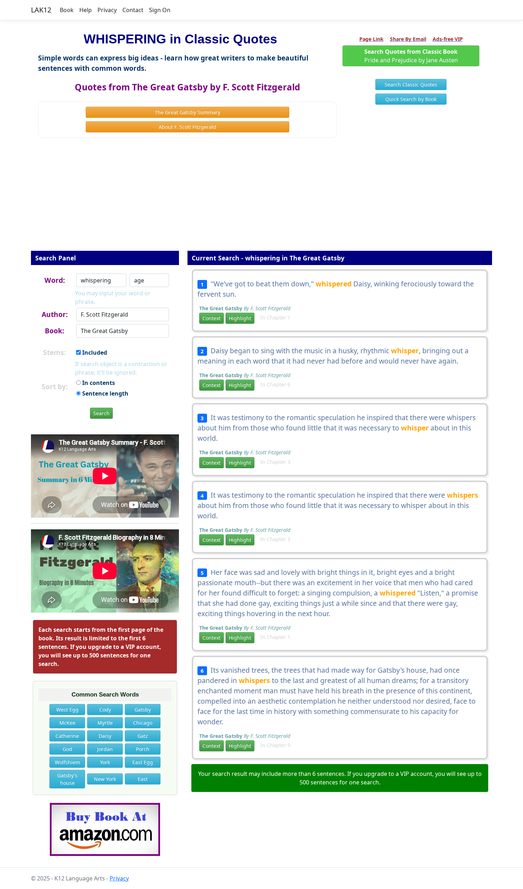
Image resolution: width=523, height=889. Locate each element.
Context (211, 318)
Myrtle (105, 722)
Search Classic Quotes (411, 84)
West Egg (67, 709)
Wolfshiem (67, 762)
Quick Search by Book (411, 99)
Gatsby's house (67, 779)
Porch (142, 749)
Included (94, 352)
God (67, 749)
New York (105, 779)
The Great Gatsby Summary (187, 112)
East (143, 779)
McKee (67, 722)
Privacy (107, 10)
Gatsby (142, 709)
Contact (132, 10)
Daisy (105, 735)
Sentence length (104, 393)
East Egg (142, 762)
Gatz (142, 735)
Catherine (67, 735)
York (105, 762)
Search (101, 413)
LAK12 (41, 10)
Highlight (240, 318)
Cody (105, 709)
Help (85, 10)
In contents (98, 383)
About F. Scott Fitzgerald (187, 126)
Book (67, 10)
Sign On (159, 10)
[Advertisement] (261, 199)
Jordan (105, 749)
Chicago (142, 722)
